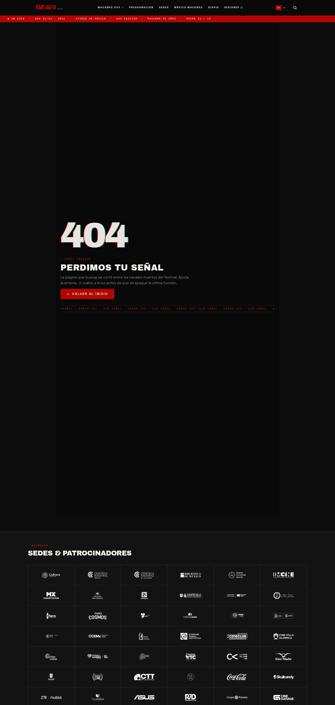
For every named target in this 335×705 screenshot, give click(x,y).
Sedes (164, 7)
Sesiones (233, 8)
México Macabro (188, 7)
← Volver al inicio (87, 294)
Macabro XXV (107, 7)
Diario (213, 7)
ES (278, 8)
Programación (141, 7)
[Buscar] (295, 7)
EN (284, 8)
